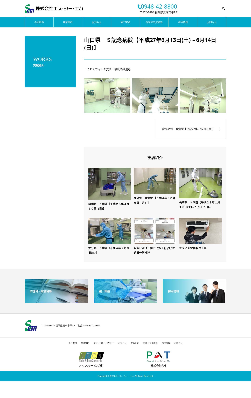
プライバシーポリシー (104, 342)
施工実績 (125, 22)
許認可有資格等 (154, 22)
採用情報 (183, 22)
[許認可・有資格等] (56, 302)
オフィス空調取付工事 (192, 248)
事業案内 (68, 22)
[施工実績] (125, 302)
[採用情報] (194, 302)
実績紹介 (135, 342)
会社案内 (39, 22)
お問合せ (212, 22)
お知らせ (96, 22)
